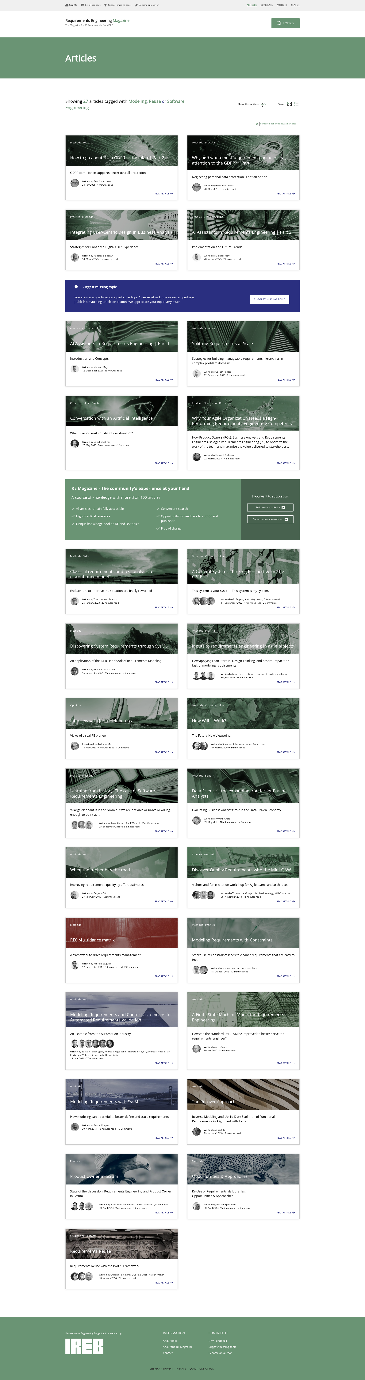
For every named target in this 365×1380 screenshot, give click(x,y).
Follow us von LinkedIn (268, 507)
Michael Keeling (264, 893)
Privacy (181, 1368)
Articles (252, 4)
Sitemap (155, 1368)
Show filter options (248, 104)
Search (295, 4)
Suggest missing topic (269, 299)
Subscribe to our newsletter (268, 519)
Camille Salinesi (102, 441)
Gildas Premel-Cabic (105, 669)
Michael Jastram (231, 968)
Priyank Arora (223, 818)
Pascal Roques (102, 1125)
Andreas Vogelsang (116, 1051)
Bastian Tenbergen (92, 1051)
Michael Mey (222, 255)
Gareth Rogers (223, 371)
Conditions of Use (202, 1368)
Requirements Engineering (97, 22)
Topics (288, 23)
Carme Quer (140, 1274)
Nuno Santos (239, 674)
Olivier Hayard (272, 599)
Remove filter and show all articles (277, 123)
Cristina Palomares (121, 1274)
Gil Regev (237, 599)
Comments (266, 4)
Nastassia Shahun (103, 255)
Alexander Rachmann (122, 1204)
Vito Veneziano (150, 823)
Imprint (168, 1368)
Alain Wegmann (253, 599)
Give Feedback (218, 1341)
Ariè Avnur (221, 1047)
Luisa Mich (107, 744)
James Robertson (255, 744)
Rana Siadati (117, 823)
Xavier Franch (156, 1274)
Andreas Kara (249, 968)
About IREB (170, 1341)
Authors (282, 4)
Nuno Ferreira (256, 674)
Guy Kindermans (103, 181)
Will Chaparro (282, 893)
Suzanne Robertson (233, 744)
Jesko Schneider (145, 1204)
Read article (162, 193)
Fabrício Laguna (102, 963)
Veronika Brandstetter (107, 1055)
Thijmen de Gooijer (243, 893)
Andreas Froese (156, 1051)
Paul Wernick (133, 823)
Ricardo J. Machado (276, 674)
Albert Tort (221, 1129)
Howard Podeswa (225, 455)
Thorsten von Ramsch (105, 599)
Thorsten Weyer (137, 1051)
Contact (168, 1353)
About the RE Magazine (178, 1347)
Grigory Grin (100, 893)
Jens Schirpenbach (225, 1204)
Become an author (220, 1353)
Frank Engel (161, 1204)
